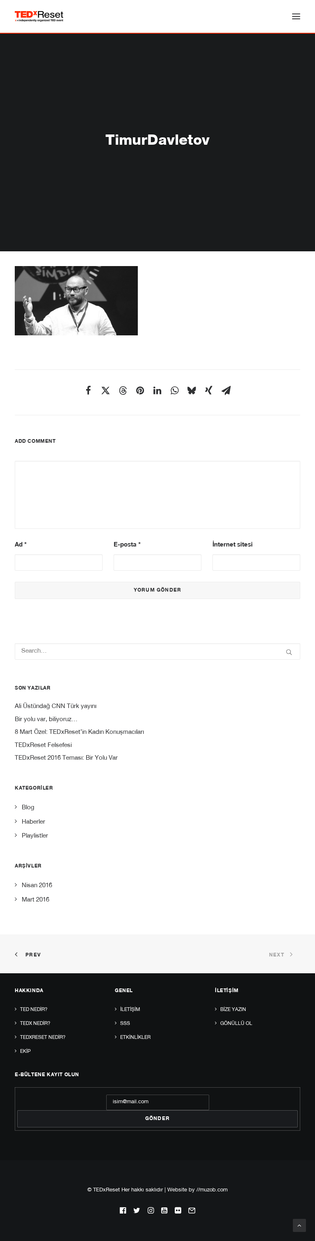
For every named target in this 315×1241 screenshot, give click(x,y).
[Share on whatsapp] (174, 390)
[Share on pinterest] (140, 390)
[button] (296, 16)
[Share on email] (226, 390)
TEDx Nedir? (35, 1023)
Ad (21, 545)
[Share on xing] (209, 390)
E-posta (127, 545)
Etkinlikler (135, 1037)
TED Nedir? (34, 1009)
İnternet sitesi (232, 545)
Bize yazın (233, 1009)
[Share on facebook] (88, 390)
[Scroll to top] (299, 1226)
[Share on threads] (122, 390)
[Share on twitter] (105, 390)
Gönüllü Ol (236, 1023)
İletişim (130, 1009)
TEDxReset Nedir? (43, 1037)
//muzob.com (212, 1190)
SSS (125, 1023)
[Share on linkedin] (157, 390)
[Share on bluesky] (191, 390)
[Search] (157, 651)
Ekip (25, 1051)
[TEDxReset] (39, 16)
